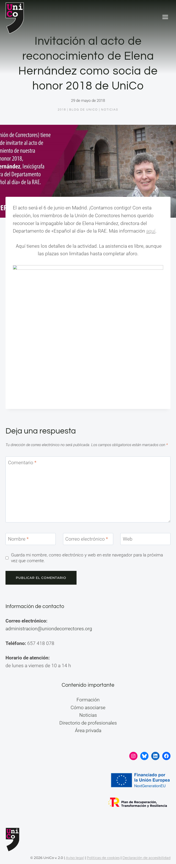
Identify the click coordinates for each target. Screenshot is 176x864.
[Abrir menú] (165, 17)
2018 (62, 109)
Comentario (22, 462)
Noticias (109, 109)
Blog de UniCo (83, 109)
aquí (150, 231)
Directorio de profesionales (88, 723)
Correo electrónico (86, 539)
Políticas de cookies (103, 858)
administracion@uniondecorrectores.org (49, 628)
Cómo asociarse (88, 707)
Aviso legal (75, 858)
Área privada (88, 730)
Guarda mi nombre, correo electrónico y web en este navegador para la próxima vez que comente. (87, 557)
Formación (88, 700)
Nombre (18, 539)
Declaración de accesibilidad (146, 858)
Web (127, 539)
